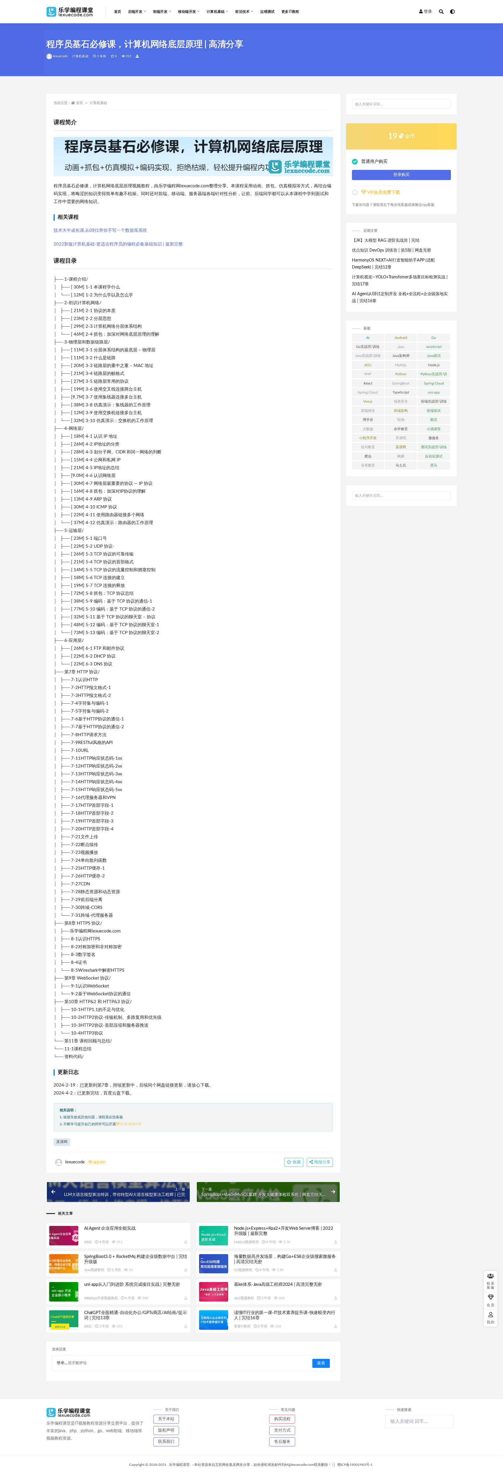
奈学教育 (401, 429)
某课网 (62, 1142)
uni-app (434, 392)
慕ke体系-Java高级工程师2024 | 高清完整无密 (278, 1284)
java (401, 346)
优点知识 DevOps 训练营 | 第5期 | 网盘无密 (391, 250)
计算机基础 (80, 56)
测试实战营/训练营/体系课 (434, 448)
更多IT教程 (290, 11)
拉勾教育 (368, 447)
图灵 (433, 419)
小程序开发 (368, 438)
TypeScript (401, 392)
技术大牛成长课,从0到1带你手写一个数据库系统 (100, 230)
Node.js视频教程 (246, 1242)
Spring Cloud (434, 383)
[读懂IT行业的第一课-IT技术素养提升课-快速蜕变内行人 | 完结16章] (213, 1320)
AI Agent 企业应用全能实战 (110, 1228)
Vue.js (367, 401)
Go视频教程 (243, 1270)
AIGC (88, 1242)
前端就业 (368, 410)
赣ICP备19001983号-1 (355, 1464)
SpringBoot (401, 383)
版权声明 (166, 1430)
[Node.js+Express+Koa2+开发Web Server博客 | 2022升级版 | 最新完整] (213, 1235)
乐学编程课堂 (179, 1464)
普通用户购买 (374, 161)
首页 (117, 11)
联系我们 (166, 1442)
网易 (400, 456)
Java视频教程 (94, 1270)
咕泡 (400, 419)
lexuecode (60, 56)
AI (367, 337)
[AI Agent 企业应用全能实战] (63, 1235)
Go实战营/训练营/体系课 (368, 348)
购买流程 (282, 1419)
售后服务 (282, 1442)
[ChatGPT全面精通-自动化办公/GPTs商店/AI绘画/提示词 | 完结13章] (63, 1320)
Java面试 (434, 355)
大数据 (368, 429)
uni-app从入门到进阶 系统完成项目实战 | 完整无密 (132, 1284)
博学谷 (368, 419)
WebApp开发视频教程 (101, 1298)
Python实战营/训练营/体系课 (434, 375)
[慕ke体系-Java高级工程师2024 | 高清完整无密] (213, 1292)
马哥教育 (368, 465)
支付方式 (282, 1430)
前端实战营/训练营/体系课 (434, 402)
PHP (367, 374)
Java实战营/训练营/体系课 (368, 357)
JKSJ (367, 365)
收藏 (296, 1162)
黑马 (433, 465)
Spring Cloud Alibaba (368, 393)
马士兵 (401, 465)
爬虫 (367, 456)
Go (433, 337)
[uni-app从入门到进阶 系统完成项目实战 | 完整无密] (63, 1292)
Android (401, 337)
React (368, 383)
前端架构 (401, 410)
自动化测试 (433, 456)
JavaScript (434, 346)
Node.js (434, 365)
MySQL (401, 365)
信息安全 (401, 401)
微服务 (433, 438)
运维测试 (267, 11)
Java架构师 (401, 355)
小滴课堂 (434, 429)
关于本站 (166, 1419)
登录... (62, 1363)
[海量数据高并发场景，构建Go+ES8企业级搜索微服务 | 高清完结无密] (213, 1264)
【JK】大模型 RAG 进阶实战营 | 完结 (385, 240)
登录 (428, 12)
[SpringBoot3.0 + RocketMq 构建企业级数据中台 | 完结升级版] (63, 1264)
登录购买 (401, 175)
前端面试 (434, 410)
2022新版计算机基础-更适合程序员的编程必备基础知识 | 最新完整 (118, 244)
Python (400, 374)
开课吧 (401, 438)
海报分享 (321, 1162)
